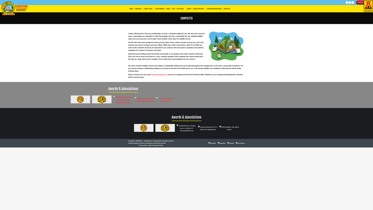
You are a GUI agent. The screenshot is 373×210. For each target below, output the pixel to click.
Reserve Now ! (362, 2)
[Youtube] (230, 143)
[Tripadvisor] (240, 143)
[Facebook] (212, 143)
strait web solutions (160, 143)
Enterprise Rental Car (160, 74)
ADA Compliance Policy (156, 145)
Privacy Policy (143, 145)
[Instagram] (221, 143)
